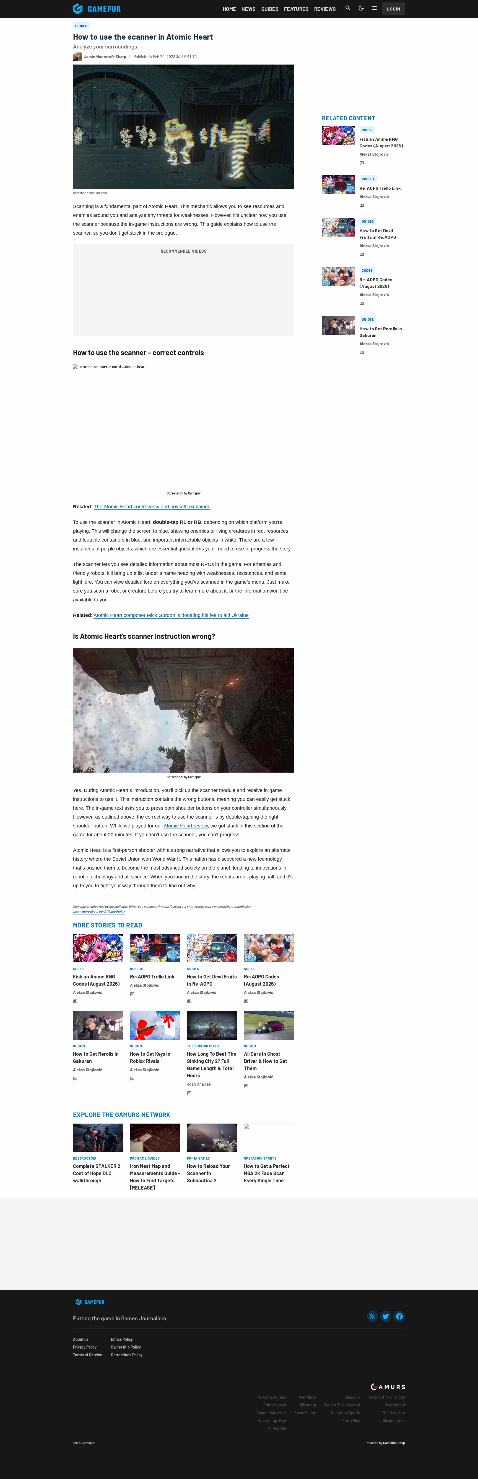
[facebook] (399, 1316)
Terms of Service (87, 1354)
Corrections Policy (126, 1354)
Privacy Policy (85, 1347)
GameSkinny (305, 1412)
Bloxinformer (394, 1420)
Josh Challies (199, 1084)
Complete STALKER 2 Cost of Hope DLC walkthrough (96, 1173)
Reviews (325, 9)
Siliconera (307, 1405)
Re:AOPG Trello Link (152, 976)
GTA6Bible (277, 1428)
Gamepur (352, 1397)
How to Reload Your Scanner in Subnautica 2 (208, 1173)
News (248, 9)
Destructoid (395, 1405)
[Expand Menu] (374, 8)
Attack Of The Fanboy (386, 1397)
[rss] (372, 1316)
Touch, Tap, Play (272, 1420)
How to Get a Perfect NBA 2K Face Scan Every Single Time (267, 1173)
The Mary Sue (393, 1412)
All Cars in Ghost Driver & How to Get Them (265, 1061)
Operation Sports (345, 1412)
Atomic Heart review (185, 826)
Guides (270, 9)
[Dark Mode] (361, 8)
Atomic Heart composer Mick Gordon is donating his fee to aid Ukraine (171, 615)
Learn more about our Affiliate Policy (99, 911)
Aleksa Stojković (87, 992)
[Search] (348, 8)
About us (81, 1339)
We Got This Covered (342, 1405)
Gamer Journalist (271, 1412)
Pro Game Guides (271, 1397)
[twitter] (386, 1316)
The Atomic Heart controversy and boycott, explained (152, 506)
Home (229, 9)
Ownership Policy (126, 1347)
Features (296, 9)
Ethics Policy (122, 1339)
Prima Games (274, 1405)
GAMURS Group (394, 1443)
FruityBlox (351, 1420)
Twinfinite (307, 1397)
